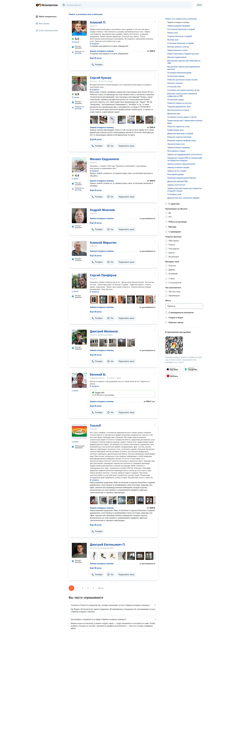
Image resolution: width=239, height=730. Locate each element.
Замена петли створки (176, 171)
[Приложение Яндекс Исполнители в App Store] (172, 369)
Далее (101, 588)
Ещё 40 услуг (96, 355)
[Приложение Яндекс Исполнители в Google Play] (191, 369)
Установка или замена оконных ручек (183, 90)
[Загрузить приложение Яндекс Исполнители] (184, 345)
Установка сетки (174, 194)
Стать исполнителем (48, 30)
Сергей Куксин (100, 77)
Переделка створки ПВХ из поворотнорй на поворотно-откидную (184, 159)
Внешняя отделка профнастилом (181, 140)
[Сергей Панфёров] (79, 281)
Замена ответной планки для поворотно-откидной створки (184, 189)
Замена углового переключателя (181, 164)
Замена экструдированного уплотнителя (184, 154)
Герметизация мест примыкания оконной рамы (184, 121)
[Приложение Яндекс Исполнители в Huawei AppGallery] (172, 376)
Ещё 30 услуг (96, 223)
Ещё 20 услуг (96, 525)
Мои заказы (44, 23)
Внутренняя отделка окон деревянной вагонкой (183, 68)
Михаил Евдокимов (104, 159)
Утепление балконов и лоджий (180, 43)
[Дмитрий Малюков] (79, 337)
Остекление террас (175, 99)
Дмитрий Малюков (104, 331)
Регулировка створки (176, 151)
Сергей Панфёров (103, 275)
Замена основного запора (178, 167)
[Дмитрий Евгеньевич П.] (79, 550)
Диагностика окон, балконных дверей (183, 198)
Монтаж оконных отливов (178, 110)
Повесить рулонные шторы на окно (182, 80)
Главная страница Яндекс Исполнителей (47, 5)
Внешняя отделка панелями (179, 137)
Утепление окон (174, 87)
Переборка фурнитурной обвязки (181, 178)
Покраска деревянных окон (179, 106)
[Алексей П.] (79, 28)
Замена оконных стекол (177, 50)
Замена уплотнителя (176, 185)
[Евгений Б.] (79, 380)
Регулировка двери (175, 174)
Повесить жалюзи (175, 83)
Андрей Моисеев (102, 210)
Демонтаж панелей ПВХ (177, 181)
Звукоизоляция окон (176, 144)
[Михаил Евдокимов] (79, 164)
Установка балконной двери (179, 73)
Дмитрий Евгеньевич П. (107, 544)
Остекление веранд (175, 76)
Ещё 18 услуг (96, 190)
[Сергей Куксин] (79, 83)
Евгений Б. (98, 374)
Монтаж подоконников (176, 57)
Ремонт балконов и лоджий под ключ (183, 54)
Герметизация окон (175, 130)
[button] (97, 64)
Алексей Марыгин (103, 242)
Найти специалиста (47, 16)
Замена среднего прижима (178, 26)
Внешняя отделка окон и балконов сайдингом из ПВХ (182, 95)
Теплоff (95, 425)
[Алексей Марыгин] (79, 248)
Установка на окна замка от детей (181, 117)
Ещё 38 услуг (96, 568)
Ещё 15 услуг (96, 255)
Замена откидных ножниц (102, 51)
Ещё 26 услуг (96, 139)
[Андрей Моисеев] (79, 215)
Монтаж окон (172, 40)
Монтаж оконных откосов (178, 47)
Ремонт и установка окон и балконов (181, 19)
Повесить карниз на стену (178, 126)
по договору (79, 52)
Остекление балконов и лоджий (181, 29)
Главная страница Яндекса (37, 5)
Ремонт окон (172, 33)
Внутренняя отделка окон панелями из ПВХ (183, 62)
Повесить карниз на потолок (179, 103)
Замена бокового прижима (178, 147)
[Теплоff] (79, 431)
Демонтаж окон (173, 113)
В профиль (94, 44)
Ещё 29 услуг (96, 58)
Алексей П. (98, 22)
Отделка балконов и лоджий (179, 36)
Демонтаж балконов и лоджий (180, 133)
